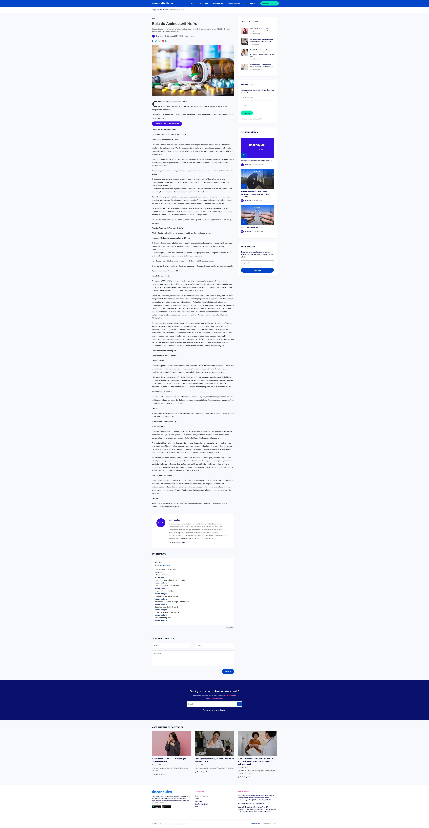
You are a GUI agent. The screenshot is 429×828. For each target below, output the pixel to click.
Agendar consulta (269, 3)
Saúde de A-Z (218, 3)
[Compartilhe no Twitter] (156, 41)
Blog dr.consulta (157, 10)
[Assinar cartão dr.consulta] (167, 123)
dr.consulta (159, 36)
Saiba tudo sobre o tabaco (252, 227)
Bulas (165, 10)
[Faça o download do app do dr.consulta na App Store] (166, 806)
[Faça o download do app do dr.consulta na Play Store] (156, 806)
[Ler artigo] (244, 31)
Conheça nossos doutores (177, 542)
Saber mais (249, 3)
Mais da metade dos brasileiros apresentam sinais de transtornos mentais (255, 194)
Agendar (257, 270)
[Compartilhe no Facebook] (152, 41)
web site (158, 572)
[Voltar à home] (162, 791)
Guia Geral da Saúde (201, 804)
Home (193, 3)
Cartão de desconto (201, 796)
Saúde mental (234, 3)
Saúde (197, 799)
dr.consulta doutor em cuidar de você (256, 161)
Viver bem (204, 3)
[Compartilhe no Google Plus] (163, 41)
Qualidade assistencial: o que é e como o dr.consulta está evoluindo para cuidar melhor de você (255, 761)
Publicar (228, 672)
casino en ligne (161, 577)
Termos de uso (255, 823)
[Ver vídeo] (257, 148)
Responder (229, 628)
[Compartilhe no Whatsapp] (159, 41)
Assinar (247, 113)
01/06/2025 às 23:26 (162, 565)
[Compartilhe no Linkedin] (166, 41)
